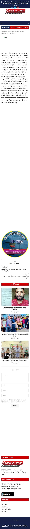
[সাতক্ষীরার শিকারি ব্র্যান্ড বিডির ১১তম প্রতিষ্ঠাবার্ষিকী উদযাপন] (15, 323)
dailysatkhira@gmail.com (13, 488)
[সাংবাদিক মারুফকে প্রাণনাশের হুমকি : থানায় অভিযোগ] (15, 297)
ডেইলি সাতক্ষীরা (18, 525)
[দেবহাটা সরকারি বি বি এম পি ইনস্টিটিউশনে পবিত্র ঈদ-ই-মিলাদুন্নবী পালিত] (15, 350)
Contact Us (4, 507)
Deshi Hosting (24, 526)
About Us (4, 504)
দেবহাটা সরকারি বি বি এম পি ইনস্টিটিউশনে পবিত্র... (15, 360)
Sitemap (3, 511)
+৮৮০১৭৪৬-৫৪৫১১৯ (12, 486)
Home (3, 31)
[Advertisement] (15, 18)
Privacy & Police (6, 509)
